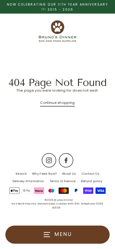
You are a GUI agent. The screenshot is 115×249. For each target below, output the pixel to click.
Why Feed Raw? (44, 174)
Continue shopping (57, 102)
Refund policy (91, 181)
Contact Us (90, 174)
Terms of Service (62, 181)
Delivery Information (28, 181)
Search (21, 174)
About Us (69, 174)
